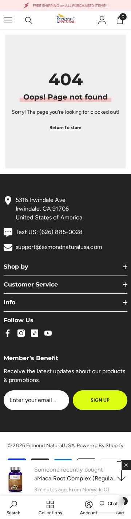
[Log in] (102, 20)
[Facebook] (8, 333)
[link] (13, 507)
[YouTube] (48, 333)
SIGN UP (100, 400)
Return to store (65, 127)
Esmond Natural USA (50, 445)
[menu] (8, 20)
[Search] (28, 20)
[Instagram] (21, 333)
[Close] (126, 465)
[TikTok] (35, 333)
